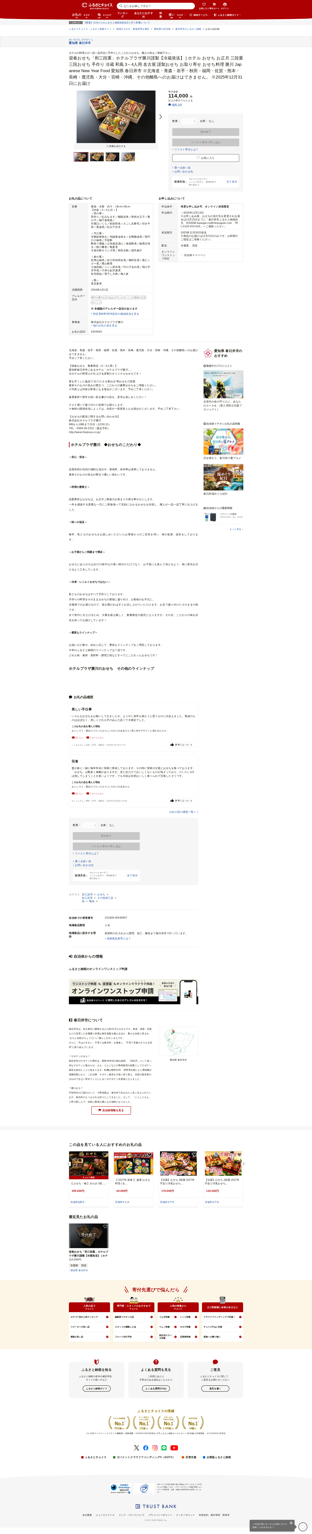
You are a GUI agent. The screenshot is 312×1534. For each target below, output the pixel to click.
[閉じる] (291, 1523)
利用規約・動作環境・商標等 (214, 1515)
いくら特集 (185, 1317)
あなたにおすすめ (143, 15)
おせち (101, 894)
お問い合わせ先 (183, 171)
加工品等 (87, 894)
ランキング (122, 15)
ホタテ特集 (185, 1327)
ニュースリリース (105, 1515)
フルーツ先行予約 (123, 1337)
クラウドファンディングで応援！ (219, 1317)
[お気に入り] (302, 1526)
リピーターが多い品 (80, 1327)
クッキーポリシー (185, 1515)
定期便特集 (185, 1337)
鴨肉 (92, 901)
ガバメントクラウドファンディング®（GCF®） (146, 1457)
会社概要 (87, 1515)
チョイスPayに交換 (213, 1327)
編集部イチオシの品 (124, 1317)
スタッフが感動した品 (125, 1327)
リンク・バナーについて (132, 1515)
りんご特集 (164, 1327)
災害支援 (191, 1457)
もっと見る (235, 529)
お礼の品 (81, 15)
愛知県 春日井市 (79, 1270)
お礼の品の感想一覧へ (182, 811)
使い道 (176, 15)
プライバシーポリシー (160, 1515)
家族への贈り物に (212, 1337)
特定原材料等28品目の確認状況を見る (116, 313)
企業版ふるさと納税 (219, 1457)
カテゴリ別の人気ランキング (84, 1317)
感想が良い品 (77, 1337)
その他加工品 (105, 897)
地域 (104, 15)
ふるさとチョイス (95, 1457)
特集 (160, 15)
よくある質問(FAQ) (155, 1388)
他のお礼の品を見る (105, 325)
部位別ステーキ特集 (165, 1336)
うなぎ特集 (164, 1317)
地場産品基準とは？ (119, 938)
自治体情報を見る (113, 1110)
